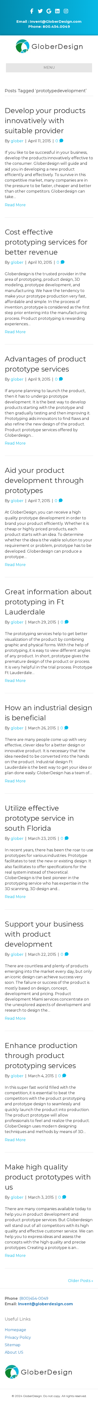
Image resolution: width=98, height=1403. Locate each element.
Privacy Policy (18, 1337)
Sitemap (12, 1345)
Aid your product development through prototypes (44, 480)
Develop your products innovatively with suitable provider (45, 120)
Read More (15, 205)
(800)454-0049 (34, 1298)
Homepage (15, 1330)
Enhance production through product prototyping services (41, 1055)
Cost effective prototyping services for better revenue (46, 242)
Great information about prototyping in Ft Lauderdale (48, 601)
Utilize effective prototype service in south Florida (39, 818)
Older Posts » (80, 1280)
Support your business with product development (44, 934)
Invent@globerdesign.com (45, 1304)
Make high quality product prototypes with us (48, 1176)
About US (14, 1352)
